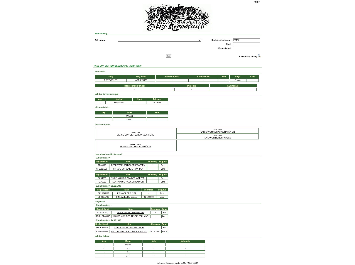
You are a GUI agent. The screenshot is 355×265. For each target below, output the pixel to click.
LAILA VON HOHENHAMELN (217, 138)
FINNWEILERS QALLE (126, 197)
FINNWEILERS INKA (126, 193)
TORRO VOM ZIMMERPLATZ (130, 212)
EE (258, 2)
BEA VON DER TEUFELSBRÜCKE (135, 147)
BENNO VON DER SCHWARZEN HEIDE (135, 135)
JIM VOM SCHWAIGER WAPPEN (128, 169)
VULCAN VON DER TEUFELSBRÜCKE (129, 231)
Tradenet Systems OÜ (176, 263)
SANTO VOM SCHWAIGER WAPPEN (218, 132)
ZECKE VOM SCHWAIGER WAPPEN (128, 165)
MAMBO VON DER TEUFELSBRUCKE (130, 216)
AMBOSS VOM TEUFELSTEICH (129, 228)
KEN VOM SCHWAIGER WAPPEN (128, 182)
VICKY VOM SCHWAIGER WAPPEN (128, 178)
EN (255, 2)
